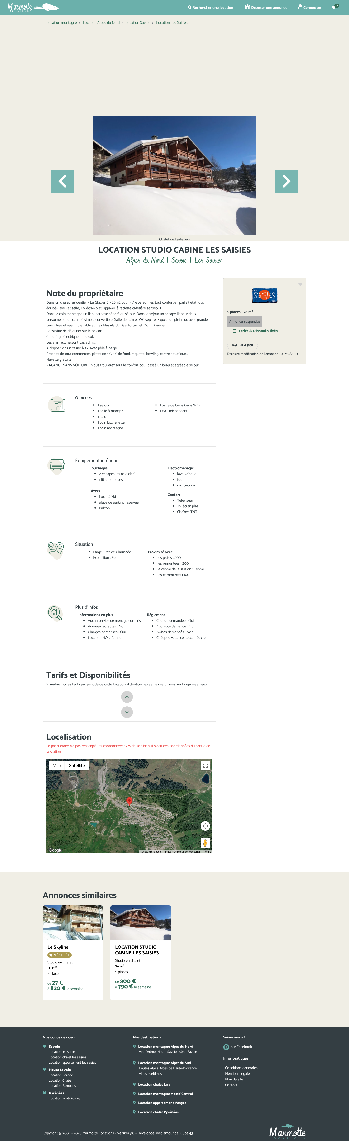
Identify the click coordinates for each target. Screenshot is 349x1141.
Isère (182, 1052)
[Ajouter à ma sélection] (300, 285)
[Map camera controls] (205, 826)
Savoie (192, 1052)
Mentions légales (238, 1073)
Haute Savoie (167, 1052)
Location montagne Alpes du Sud (164, 1063)
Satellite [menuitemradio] (77, 765)
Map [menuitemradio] (57, 765)
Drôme (151, 1052)
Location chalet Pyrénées (158, 1112)
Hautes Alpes (148, 1068)
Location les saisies (62, 1052)
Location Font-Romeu (65, 1098)
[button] (62, 181)
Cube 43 (186, 1133)
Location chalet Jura (154, 1085)
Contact (231, 1085)
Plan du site (234, 1079)
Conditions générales (241, 1068)
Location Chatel (60, 1081)
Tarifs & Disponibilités (258, 331)
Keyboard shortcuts (151, 851)
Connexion (311, 8)
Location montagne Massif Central (165, 1094)
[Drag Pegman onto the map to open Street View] (205, 843)
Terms (207, 851)
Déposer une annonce (268, 8)
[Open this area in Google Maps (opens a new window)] (55, 850)
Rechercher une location (212, 8)
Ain (141, 1052)
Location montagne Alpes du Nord (165, 1047)
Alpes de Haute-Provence (178, 1068)
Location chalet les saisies (67, 1057)
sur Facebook (241, 1047)
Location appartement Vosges (162, 1103)
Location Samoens (62, 1086)
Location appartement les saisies (72, 1063)
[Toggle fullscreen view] (205, 765)
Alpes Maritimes (150, 1074)
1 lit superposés (111, 480)
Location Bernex (61, 1075)
